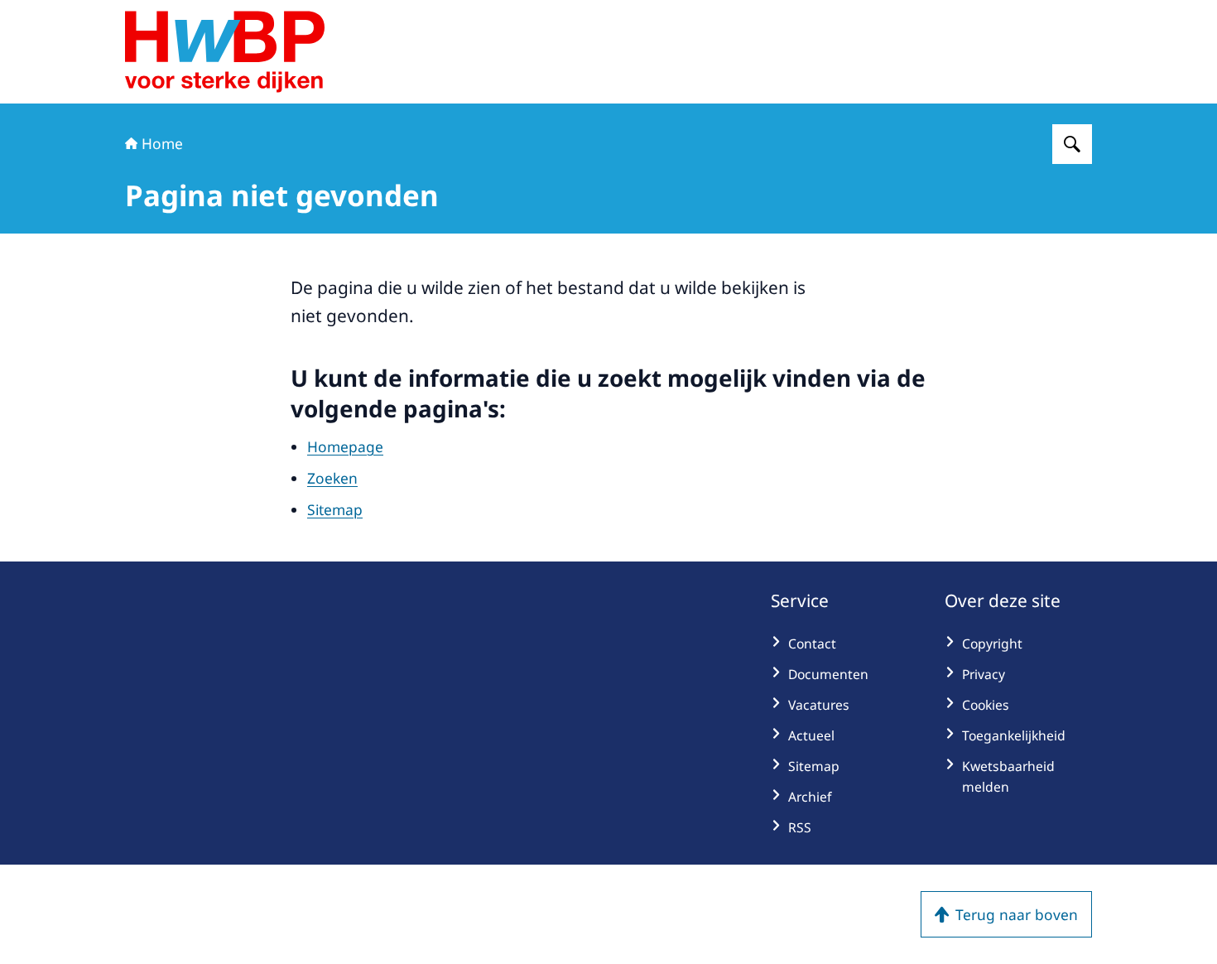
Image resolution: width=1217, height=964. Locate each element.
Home (162, 143)
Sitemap (335, 509)
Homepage (345, 446)
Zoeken (332, 478)
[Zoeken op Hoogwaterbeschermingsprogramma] (1072, 144)
